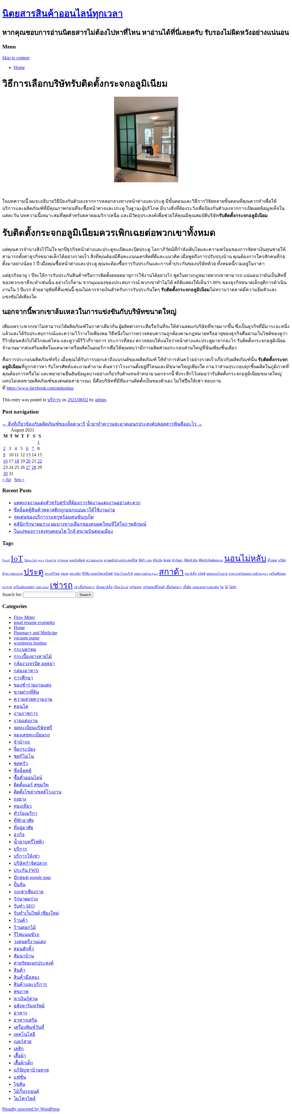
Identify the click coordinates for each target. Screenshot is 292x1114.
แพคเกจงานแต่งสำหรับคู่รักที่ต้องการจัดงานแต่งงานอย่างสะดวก (77, 502)
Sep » (19, 479)
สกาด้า (171, 571)
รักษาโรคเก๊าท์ (123, 573)
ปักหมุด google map (32, 877)
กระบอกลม (25, 649)
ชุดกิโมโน (24, 756)
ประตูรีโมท (52, 573)
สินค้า (19, 970)
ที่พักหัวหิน (191, 560)
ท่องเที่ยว (23, 806)
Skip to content (15, 57)
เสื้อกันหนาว (174, 587)
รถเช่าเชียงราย (28, 891)
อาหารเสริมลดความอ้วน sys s (248, 573)
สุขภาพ (21, 991)
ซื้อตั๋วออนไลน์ (28, 777)
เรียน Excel (120, 587)
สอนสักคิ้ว (24, 948)
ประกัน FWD (26, 870)
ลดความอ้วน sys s (146, 573)
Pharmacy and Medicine (35, 632)
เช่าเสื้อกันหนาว (84, 587)
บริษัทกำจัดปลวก (30, 863)
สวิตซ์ (201, 573)
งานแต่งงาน (26, 720)
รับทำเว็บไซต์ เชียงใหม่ (36, 913)
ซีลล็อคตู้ (22, 770)
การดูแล (62, 560)
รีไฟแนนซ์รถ (26, 934)
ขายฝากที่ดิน (26, 692)
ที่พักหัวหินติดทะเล (211, 560)
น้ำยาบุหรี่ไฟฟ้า (29, 841)
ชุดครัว (21, 763)
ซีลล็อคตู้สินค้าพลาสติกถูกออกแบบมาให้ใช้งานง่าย (64, 509)
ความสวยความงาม (33, 699)
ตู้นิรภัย (157, 560)
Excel (6, 560)
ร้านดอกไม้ (25, 927)
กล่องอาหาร (26, 670)
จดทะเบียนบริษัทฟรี (33, 727)
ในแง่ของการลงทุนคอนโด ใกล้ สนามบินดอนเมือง (63, 531)
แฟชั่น (20, 1077)
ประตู (34, 571)
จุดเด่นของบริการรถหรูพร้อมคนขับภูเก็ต (54, 517)
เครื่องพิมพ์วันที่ (29, 1027)
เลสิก (19, 1048)
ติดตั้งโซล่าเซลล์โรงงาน (37, 791)
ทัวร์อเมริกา (25, 813)
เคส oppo (42, 587)
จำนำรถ (22, 742)
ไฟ (222, 587)
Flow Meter (24, 617)
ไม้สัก (232, 587)
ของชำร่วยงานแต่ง (32, 684)
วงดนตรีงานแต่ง (30, 941)
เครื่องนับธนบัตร (24, 587)
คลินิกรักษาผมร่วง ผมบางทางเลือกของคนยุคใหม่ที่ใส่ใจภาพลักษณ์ (80, 524)
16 (5, 461)
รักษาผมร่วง (26, 898)
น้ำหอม (272, 560)
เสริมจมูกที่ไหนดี (154, 587)
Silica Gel (30, 560)
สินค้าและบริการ (30, 984)
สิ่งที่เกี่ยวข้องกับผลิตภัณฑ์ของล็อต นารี (43, 424)
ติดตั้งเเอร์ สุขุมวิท (31, 784)
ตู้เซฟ (167, 560)
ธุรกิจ (19, 834)
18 (17, 461)
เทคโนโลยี (24, 1034)
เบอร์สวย (22, 1041)
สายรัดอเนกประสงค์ (34, 963)
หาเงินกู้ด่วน (26, 998)
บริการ (54, 399)
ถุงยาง (20, 799)
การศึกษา (23, 677)
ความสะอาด (94, 560)
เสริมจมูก (135, 587)
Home (19, 67)
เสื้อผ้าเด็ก (23, 1062)
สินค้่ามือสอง (26, 977)
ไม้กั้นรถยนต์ (26, 1091)
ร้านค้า (21, 920)
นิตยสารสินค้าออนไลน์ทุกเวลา (62, 13)
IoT (17, 558)
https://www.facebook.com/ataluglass (40, 388)
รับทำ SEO (24, 906)
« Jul (6, 479)
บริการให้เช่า (27, 856)
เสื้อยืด (187, 587)
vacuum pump (26, 637)
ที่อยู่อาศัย (23, 827)
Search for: (12, 594)
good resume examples (34, 622)
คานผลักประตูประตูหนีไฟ (120, 560)
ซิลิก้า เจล (145, 560)
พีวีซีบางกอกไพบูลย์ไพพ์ (97, 573)
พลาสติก (75, 573)
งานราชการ (26, 713)
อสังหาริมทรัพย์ (29, 1005)
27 (28, 467)
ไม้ (226, 587)
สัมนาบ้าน (24, 955)
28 (34, 467)
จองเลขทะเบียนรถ (32, 734)
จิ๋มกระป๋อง (24, 749)
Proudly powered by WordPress (31, 1109)
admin (100, 399)
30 (5, 473)
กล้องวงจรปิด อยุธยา (34, 663)
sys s (41, 560)
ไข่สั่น (19, 1084)
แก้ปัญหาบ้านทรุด (31, 1070)
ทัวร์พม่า (177, 560)
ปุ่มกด (64, 573)
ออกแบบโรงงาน (217, 573)
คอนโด (21, 706)
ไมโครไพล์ (25, 1098)
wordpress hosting (30, 643)
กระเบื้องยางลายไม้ (33, 656)
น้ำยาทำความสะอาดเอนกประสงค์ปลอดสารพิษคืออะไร (144, 424)
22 (39, 461)
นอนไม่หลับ (245, 558)
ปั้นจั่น (19, 884)
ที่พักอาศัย (24, 820)
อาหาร (20, 1012)
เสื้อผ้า (20, 1055)
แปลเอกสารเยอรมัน (205, 587)
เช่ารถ (61, 585)
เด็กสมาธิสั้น (104, 587)
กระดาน (50, 560)
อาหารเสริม (25, 1020)
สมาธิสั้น (190, 573)
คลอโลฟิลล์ (77, 560)
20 (28, 461)
